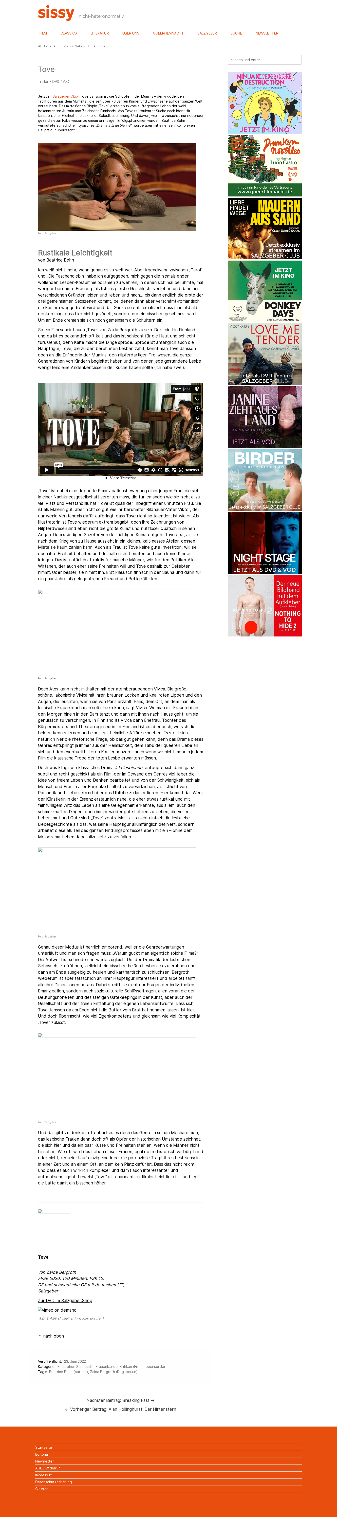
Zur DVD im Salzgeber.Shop (65, 1300)
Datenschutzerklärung (53, 1482)
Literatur (100, 33)
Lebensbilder (154, 1366)
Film (43, 33)
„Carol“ (195, 269)
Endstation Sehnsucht (75, 1366)
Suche (236, 33)
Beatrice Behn (60, 260)
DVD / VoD (60, 81)
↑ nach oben (51, 1336)
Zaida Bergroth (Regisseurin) (114, 1372)
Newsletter (267, 33)
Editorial (42, 1454)
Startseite (43, 1447)
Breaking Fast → (121, 1400)
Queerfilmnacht (168, 33)
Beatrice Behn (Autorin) (68, 1372)
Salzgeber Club (65, 96)
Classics (68, 33)
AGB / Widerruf (47, 1468)
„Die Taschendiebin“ (66, 276)
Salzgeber (207, 33)
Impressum (44, 1475)
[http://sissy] (81, 20)
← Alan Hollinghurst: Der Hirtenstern (120, 1409)
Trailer (43, 81)
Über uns (130, 33)
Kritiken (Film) (131, 1366)
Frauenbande (107, 1366)
